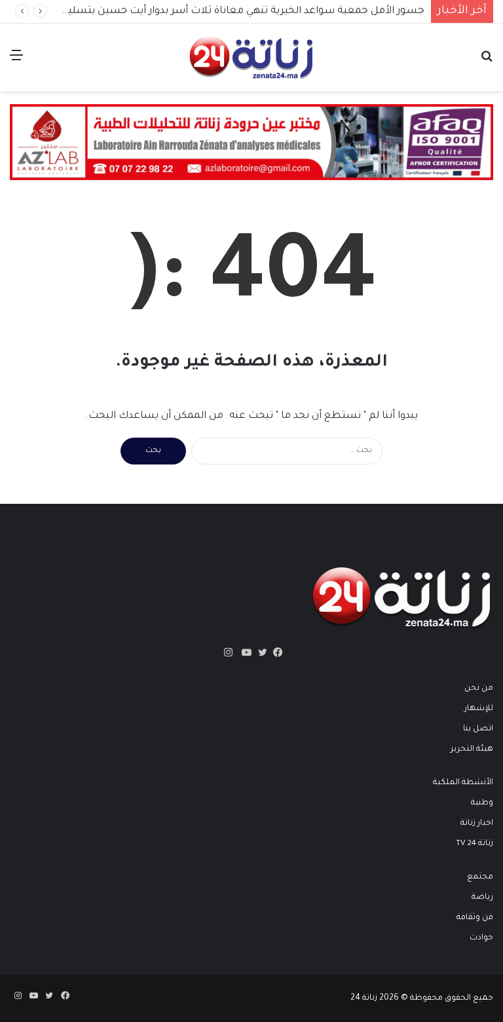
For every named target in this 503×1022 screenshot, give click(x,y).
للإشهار (478, 708)
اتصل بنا (478, 729)
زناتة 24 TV (474, 843)
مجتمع (480, 877)
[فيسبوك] (275, 652)
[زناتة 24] (251, 57)
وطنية (482, 803)
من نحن (478, 688)
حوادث (481, 938)
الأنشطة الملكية (463, 782)
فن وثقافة (474, 917)
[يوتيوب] (244, 652)
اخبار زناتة (476, 823)
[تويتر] (259, 652)
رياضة (482, 897)
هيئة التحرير (472, 749)
